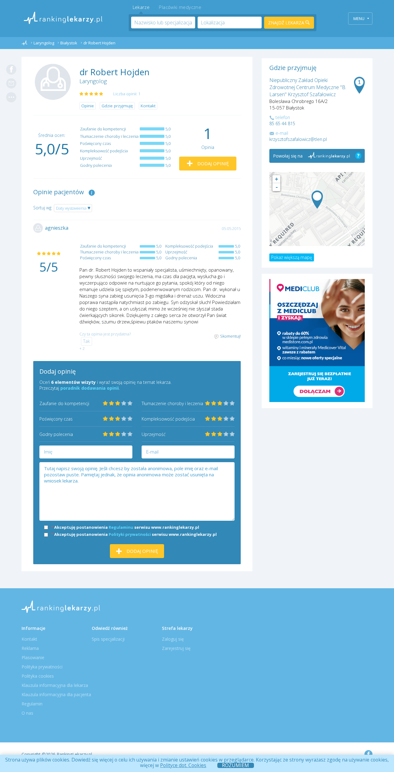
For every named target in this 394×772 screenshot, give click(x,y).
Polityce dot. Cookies (183, 765)
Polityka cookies (38, 676)
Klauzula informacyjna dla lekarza (55, 685)
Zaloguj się (173, 639)
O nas (27, 713)
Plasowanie (33, 657)
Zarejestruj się (176, 648)
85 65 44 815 (282, 123)
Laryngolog (93, 81)
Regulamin (32, 704)
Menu (358, 18)
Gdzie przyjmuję (117, 106)
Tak (86, 341)
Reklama (30, 648)
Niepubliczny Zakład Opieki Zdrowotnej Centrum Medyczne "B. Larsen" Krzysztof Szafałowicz (307, 87)
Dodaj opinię (212, 163)
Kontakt (148, 106)
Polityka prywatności (42, 667)
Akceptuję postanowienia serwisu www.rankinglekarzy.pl (125, 527)
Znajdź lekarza (286, 23)
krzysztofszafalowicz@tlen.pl (298, 139)
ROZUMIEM (235, 765)
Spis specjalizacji (108, 639)
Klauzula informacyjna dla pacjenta (56, 694)
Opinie (87, 106)
